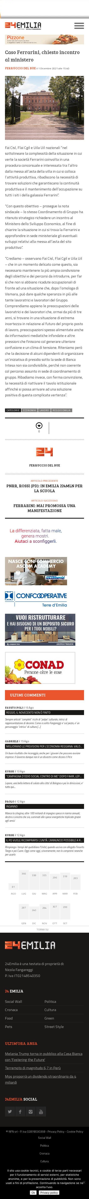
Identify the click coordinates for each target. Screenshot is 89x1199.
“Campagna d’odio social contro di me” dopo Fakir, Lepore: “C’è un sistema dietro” (45, 776)
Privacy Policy (56, 1131)
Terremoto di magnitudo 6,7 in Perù (33, 1068)
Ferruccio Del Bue (20, 68)
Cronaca (11, 1010)
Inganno (12, 806)
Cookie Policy (75, 1131)
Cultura (50, 1010)
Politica (50, 1001)
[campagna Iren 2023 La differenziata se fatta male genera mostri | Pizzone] (44, 43)
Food (9, 1018)
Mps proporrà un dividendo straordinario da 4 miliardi (40, 1079)
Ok (33, 1192)
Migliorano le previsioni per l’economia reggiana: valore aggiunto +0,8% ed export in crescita (45, 746)
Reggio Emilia (61, 410)
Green (49, 1018)
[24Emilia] (34, 26)
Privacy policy (49, 1192)
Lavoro (44, 410)
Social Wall (13, 1001)
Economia (29, 410)
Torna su (42, 929)
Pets (8, 1026)
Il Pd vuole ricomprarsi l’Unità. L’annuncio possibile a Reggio (45, 840)
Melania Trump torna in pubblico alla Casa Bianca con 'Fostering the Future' (43, 1056)
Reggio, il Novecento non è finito (28, 712)
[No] (84, 1182)
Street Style (54, 1026)
